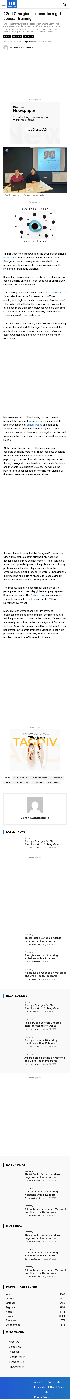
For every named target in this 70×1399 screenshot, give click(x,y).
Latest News (22, 782)
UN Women (9, 257)
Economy (29, 934)
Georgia (28, 36)
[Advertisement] (35, 75)
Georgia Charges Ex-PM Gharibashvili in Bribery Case (41, 843)
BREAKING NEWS (21, 778)
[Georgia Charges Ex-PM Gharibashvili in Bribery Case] (12, 844)
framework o (56, 292)
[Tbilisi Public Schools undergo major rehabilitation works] (12, 941)
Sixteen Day (37, 595)
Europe (17, 36)
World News (53, 782)
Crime (7, 36)
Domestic (57, 778)
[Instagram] (46, 4)
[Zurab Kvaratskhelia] (6, 47)
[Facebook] (41, 4)
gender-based (34, 424)
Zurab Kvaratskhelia (22, 47)
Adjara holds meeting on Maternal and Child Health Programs (45, 974)
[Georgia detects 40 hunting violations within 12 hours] (12, 958)
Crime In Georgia (41, 778)
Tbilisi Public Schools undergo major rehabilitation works (43, 939)
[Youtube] (57, 4)
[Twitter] (52, 4)
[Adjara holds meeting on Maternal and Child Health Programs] (12, 976)
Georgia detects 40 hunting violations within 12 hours (41, 957)
